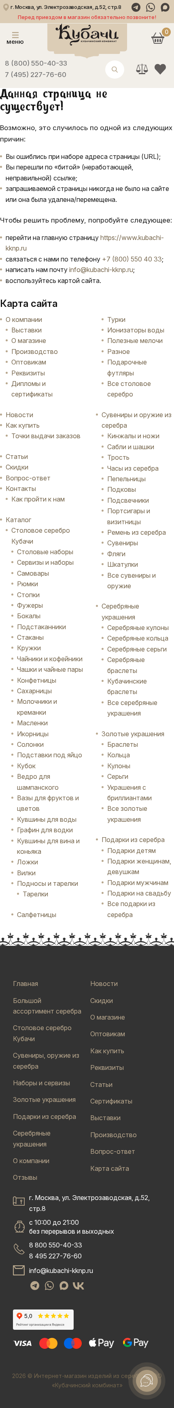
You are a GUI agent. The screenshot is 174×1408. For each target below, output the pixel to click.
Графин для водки (45, 830)
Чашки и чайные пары (50, 669)
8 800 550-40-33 (55, 1245)
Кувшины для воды (46, 819)
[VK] (78, 1285)
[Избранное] (160, 69)
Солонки (30, 744)
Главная (25, 983)
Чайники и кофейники (50, 659)
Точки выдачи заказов (46, 436)
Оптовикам (28, 362)
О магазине (28, 340)
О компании (24, 319)
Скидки (17, 467)
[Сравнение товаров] (142, 69)
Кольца (118, 755)
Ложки (27, 862)
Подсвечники (128, 500)
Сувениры (122, 543)
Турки (116, 319)
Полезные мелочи (135, 340)
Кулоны (118, 766)
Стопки (28, 595)
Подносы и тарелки (47, 883)
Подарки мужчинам (137, 883)
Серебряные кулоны (138, 628)
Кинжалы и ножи (133, 436)
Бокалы (28, 616)
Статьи (17, 456)
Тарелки (35, 894)
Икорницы (33, 734)
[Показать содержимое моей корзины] (158, 38)
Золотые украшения (44, 1099)
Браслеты (122, 744)
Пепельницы (126, 479)
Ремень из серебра (136, 532)
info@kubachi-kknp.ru (101, 270)
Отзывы (25, 1177)
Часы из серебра (133, 468)
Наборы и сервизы (41, 1083)
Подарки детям (131, 851)
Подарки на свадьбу (139, 893)
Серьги (117, 776)
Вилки (26, 873)
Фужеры (30, 605)
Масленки (32, 723)
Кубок (26, 766)
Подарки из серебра (44, 1116)
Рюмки (27, 584)
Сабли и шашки (130, 447)
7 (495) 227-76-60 (35, 75)
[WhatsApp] (150, 7)
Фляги (116, 554)
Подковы (121, 489)
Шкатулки (122, 564)
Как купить (23, 425)
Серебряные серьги (137, 649)
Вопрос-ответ (28, 478)
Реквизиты (28, 373)
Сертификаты (111, 1101)
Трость (118, 457)
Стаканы (30, 637)
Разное (118, 351)
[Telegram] (136, 7)
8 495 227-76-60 (55, 1256)
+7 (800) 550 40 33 (132, 259)
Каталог (18, 520)
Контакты (21, 488)
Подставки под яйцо (49, 755)
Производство (34, 351)
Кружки (29, 648)
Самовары (33, 573)
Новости (19, 415)
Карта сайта (109, 1168)
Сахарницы (34, 691)
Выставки (26, 330)
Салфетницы (36, 915)
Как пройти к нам (38, 499)
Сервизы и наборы (45, 562)
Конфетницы (36, 680)
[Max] (165, 7)
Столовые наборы (45, 552)
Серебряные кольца (137, 638)
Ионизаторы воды (135, 330)
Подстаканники (41, 627)
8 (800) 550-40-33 (36, 63)
